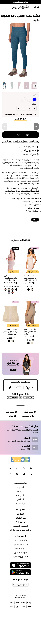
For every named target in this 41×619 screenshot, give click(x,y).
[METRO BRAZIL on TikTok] (10, 475)
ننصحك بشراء (20, 239)
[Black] (28, 289)
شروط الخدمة (20, 548)
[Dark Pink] (23, 99)
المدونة (20, 487)
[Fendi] (12, 289)
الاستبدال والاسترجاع (20, 556)
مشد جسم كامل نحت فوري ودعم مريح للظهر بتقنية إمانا (30, 278)
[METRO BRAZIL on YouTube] (10, 469)
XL (19, 108)
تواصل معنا (21, 495)
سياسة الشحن (20, 552)
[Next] (35, 86)
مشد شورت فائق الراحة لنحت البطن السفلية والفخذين (11, 278)
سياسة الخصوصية (20, 544)
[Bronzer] (12, 292)
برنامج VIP (20, 522)
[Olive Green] (29, 99)
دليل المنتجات (20, 503)
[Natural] (32, 289)
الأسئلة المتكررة (20, 540)
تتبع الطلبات (20, 518)
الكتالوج (20, 499)
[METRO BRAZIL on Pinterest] (31, 475)
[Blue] (34, 99)
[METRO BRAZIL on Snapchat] (24, 475)
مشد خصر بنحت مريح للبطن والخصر (11, 330)
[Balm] (5, 289)
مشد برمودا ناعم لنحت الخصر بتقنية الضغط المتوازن (30, 331)
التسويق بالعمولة (20, 526)
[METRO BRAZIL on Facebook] (17, 469)
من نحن (20, 491)
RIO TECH (18, 597)
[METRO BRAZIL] (20, 7)
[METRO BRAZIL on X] (24, 469)
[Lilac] (9, 292)
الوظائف (20, 514)
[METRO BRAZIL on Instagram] (17, 475)
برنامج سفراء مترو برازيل (20, 530)
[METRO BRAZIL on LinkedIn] (31, 469)
